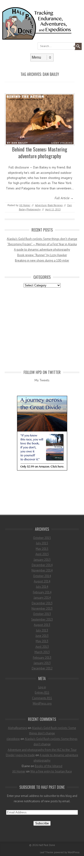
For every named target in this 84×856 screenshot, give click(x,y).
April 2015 (42, 554)
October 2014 (42, 576)
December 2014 (42, 565)
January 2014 (42, 598)
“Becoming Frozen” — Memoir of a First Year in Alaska (42, 244)
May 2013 (42, 641)
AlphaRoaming (17, 728)
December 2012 (42, 668)
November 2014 (42, 570)
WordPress (73, 852)
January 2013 (42, 663)
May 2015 (42, 549)
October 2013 (42, 614)
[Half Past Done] (42, 38)
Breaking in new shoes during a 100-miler (42, 260)
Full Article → (64, 198)
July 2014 (42, 587)
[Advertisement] (42, 328)
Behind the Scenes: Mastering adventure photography (39, 152)
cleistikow (13, 739)
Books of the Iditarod (48, 766)
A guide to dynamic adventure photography (42, 250)
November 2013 (42, 609)
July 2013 (42, 630)
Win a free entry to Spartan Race (51, 771)
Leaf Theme (46, 852)
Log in (42, 687)
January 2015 (42, 560)
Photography (33, 209)
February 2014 (42, 592)
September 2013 (42, 619)
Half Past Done (46, 845)
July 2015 (42, 543)
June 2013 (42, 636)
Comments (42, 698)
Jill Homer (24, 205)
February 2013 (42, 658)
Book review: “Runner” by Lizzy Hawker (42, 255)
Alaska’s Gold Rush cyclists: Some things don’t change (42, 239)
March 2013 (42, 652)
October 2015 (42, 538)
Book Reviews (55, 205)
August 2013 (42, 625)
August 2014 (42, 581)
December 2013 (42, 603)
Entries (42, 693)
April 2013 (42, 647)
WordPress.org (42, 703)
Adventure (41, 205)
